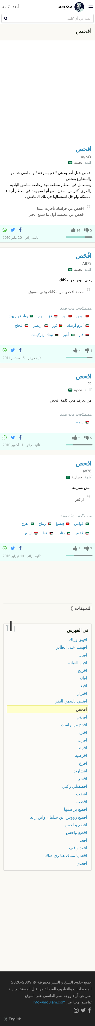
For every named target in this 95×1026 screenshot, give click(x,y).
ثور (55, 325)
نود (65, 316)
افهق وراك (78, 639)
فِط (45, 533)
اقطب (81, 801)
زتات (61, 533)
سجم (80, 422)
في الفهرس (77, 630)
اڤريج (82, 670)
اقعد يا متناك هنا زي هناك (66, 855)
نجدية (77, 162)
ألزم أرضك (76, 325)
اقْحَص (84, 255)
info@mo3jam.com (49, 1002)
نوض (80, 316)
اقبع (83, 685)
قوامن (79, 523)
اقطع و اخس (76, 824)
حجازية (76, 477)
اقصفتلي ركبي (74, 786)
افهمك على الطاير (71, 647)
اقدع (83, 732)
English (14, 1018)
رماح (43, 523)
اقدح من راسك (74, 724)
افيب (83, 655)
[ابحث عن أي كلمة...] (5, 18)
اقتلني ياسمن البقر (71, 701)
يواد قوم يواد (19, 316)
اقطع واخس (76, 832)
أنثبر (66, 334)
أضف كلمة (10, 6)
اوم (41, 316)
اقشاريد (80, 770)
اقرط (82, 747)
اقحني (82, 717)
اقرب (82, 740)
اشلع (29, 533)
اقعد (83, 840)
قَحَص (80, 533)
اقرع (83, 763)
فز (50, 316)
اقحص (84, 148)
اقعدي (82, 863)
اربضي (38, 325)
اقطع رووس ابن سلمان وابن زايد (58, 817)
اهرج (25, 523)
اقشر (82, 778)
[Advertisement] (47, 94)
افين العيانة (77, 662)
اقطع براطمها (75, 809)
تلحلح (19, 325)
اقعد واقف (78, 847)
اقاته (83, 678)
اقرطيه (81, 755)
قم (82, 334)
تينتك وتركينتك (42, 334)
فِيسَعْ (60, 523)
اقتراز (82, 693)
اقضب (81, 793)
